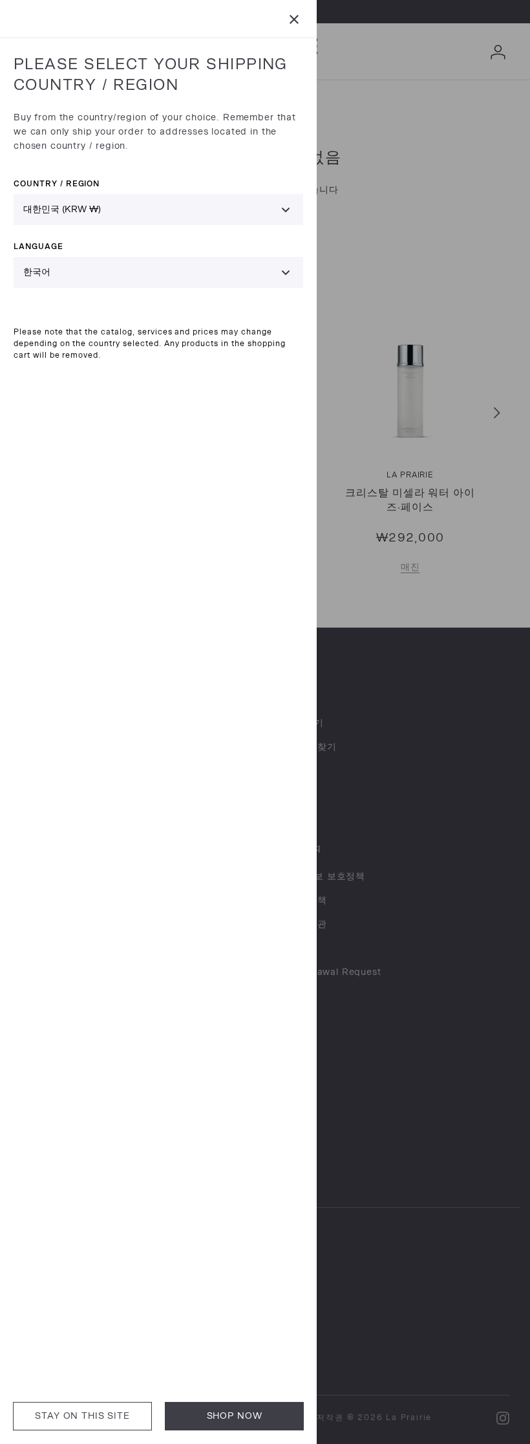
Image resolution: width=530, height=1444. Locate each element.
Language (38, 246)
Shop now (234, 1415)
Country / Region (57, 183)
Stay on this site (82, 1415)
